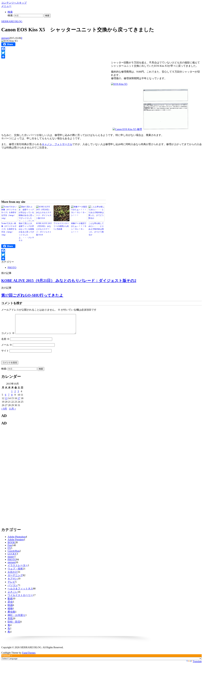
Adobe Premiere (16, 539)
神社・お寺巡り (16, 615)
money (11, 556)
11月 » (12, 408)
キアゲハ (13, 578)
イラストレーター (18, 565)
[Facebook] (101, 49)
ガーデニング (15, 575)
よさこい (13, 592)
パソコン (13, 585)
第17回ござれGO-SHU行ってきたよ (32, 295)
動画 (10, 598)
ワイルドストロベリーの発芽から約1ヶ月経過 (61, 226)
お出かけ (13, 572)
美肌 (10, 618)
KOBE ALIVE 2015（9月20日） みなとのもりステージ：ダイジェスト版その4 (44, 229)
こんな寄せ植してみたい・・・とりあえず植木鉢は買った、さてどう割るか (96, 229)
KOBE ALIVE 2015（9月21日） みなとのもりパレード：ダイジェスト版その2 (68, 281)
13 (6, 398)
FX (9, 548)
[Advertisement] (28, 82)
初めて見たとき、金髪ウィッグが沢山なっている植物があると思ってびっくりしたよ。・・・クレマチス (26, 232)
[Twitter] (101, 53)
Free (10, 545)
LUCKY (12, 553)
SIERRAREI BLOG (11, 21)
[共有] (101, 56)
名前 (5, 339)
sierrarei (5, 38)
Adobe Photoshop (17, 536)
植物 (10, 608)
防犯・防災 (14, 621)
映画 (10, 605)
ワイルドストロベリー (20, 595)
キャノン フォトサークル (57, 144)
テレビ (11, 582)
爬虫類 (11, 611)
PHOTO (12, 267)
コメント (8, 333)
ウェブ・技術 (15, 568)
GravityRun (14, 551)
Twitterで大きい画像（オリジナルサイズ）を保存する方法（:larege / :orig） (8, 229)
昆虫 (10, 601)
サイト (5, 350)
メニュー (6, 6)
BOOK (11, 542)
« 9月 (4, 408)
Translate (197, 661)
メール (6, 344)
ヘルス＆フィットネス (20, 588)
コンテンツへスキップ (14, 2)
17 (19, 398)
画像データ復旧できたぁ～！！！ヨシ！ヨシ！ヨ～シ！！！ (78, 227)
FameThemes (29, 652)
